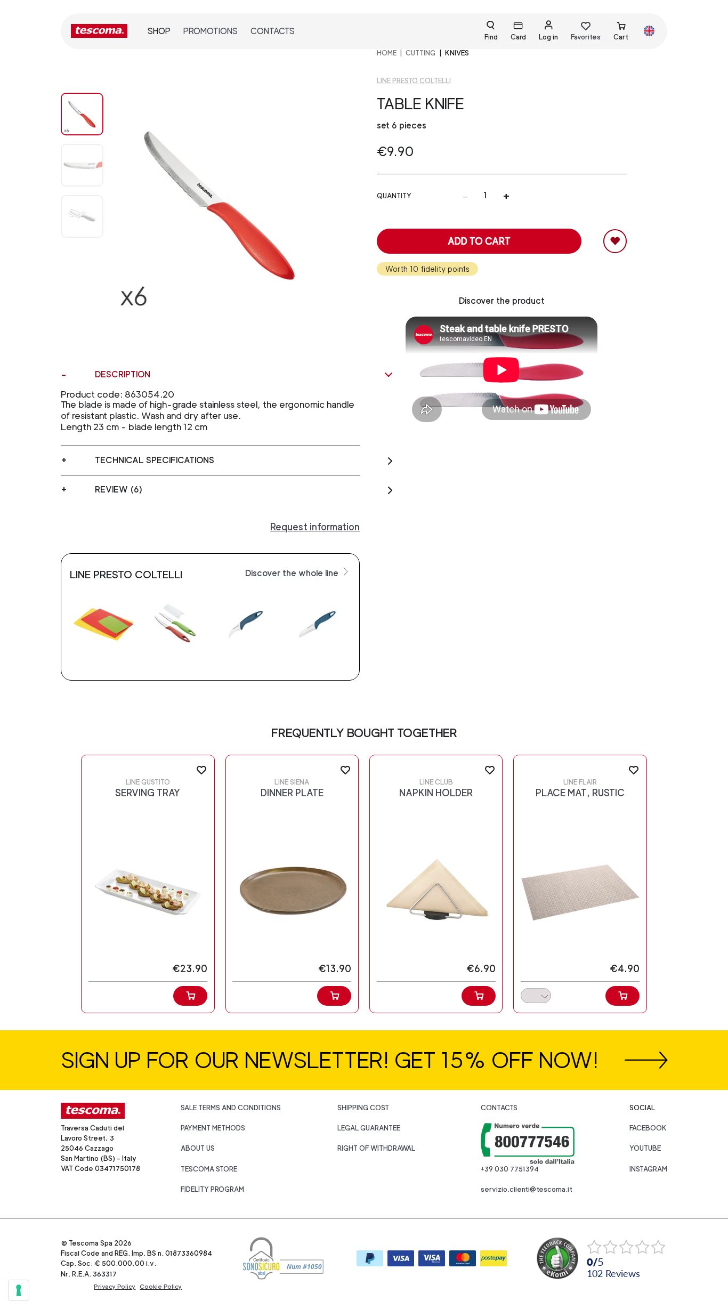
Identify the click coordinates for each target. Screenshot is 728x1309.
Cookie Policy (161, 1286)
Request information (315, 526)
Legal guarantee (368, 1128)
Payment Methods (213, 1128)
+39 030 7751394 (510, 1169)
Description (122, 374)
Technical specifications (154, 460)
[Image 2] (82, 216)
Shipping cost (363, 1108)
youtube (645, 1148)
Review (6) (118, 489)
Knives (457, 53)
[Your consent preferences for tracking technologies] (19, 1290)
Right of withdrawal (376, 1148)
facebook (648, 1128)
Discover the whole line (293, 573)
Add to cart (479, 241)
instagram (648, 1169)
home (387, 53)
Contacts (272, 31)
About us (198, 1148)
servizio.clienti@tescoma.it (526, 1189)
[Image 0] (82, 114)
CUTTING (420, 53)
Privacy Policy (114, 1286)
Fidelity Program (212, 1189)
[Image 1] (82, 165)
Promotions (210, 31)
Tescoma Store (209, 1169)
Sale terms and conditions (231, 1108)
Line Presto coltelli (414, 81)
